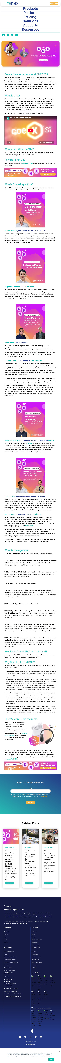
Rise (5, 937)
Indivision (30, 287)
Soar (5, 939)
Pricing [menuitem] (30, 16)
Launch (6, 934)
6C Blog (33, 951)
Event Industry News (9, 847)
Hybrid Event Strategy (48, 847)
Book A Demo (54, 3)
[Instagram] (25, 1037)
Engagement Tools (36, 939)
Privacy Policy (46, 1056)
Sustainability (35, 944)
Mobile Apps (34, 942)
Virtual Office (8, 967)
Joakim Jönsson (10, 231)
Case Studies (35, 959)
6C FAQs (33, 967)
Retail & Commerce (9, 970)
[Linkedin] (20, 1037)
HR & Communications (10, 956)
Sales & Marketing (9, 951)
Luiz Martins (9, 343)
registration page (27, 163)
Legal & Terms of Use (30, 1041)
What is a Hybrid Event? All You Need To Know (49, 856)
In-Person (34, 931)
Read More (9, 883)
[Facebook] (30, 1037)
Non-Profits (7, 964)
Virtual (33, 937)
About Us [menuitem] (30, 25)
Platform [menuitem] (31, 12)
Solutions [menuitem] (30, 20)
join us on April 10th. (11, 759)
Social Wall (34, 964)
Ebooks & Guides (36, 956)
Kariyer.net (38, 514)
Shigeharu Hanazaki (12, 287)
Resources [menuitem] (30, 29)
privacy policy (44, 796)
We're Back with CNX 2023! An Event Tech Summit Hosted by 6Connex (9, 859)
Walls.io (51, 440)
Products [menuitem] (30, 8)
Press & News (35, 954)
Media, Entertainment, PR (11, 962)
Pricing (6, 942)
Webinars (6, 931)
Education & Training (10, 959)
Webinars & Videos (36, 962)
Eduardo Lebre (10, 361)
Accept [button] (51, 1059)
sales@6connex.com (9, 976)
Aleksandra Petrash (12, 440)
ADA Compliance (30, 1044)
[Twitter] (36, 1037)
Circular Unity (36, 361)
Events (6, 954)
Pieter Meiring (9, 496)
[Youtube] (41, 1037)
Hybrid (33, 934)
